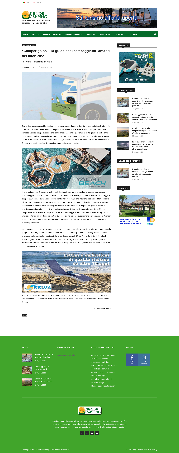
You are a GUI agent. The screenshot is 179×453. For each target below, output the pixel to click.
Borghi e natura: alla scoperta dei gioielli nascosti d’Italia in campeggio (144, 130)
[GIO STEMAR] (137, 225)
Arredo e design (97, 382)
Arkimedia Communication (59, 450)
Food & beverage (98, 375)
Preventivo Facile (73, 34)
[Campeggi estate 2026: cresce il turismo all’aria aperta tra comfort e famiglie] (123, 118)
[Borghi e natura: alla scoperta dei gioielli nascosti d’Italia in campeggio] (123, 132)
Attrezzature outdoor (99, 358)
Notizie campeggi (29, 45)
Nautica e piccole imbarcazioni (103, 386)
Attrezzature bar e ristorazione (103, 372)
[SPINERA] (66, 188)
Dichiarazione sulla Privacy (147, 450)
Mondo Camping (30, 67)
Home (25, 34)
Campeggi (90, 34)
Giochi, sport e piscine (100, 362)
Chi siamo (119, 34)
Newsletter (104, 34)
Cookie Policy (131, 450)
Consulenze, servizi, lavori (101, 379)
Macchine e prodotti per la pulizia (104, 365)
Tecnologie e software (100, 369)
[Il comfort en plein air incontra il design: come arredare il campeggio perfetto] (123, 102)
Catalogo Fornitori (51, 34)
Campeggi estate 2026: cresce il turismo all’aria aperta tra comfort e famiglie (144, 117)
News (34, 34)
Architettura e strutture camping (104, 355)
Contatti (132, 34)
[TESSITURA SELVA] (66, 292)
